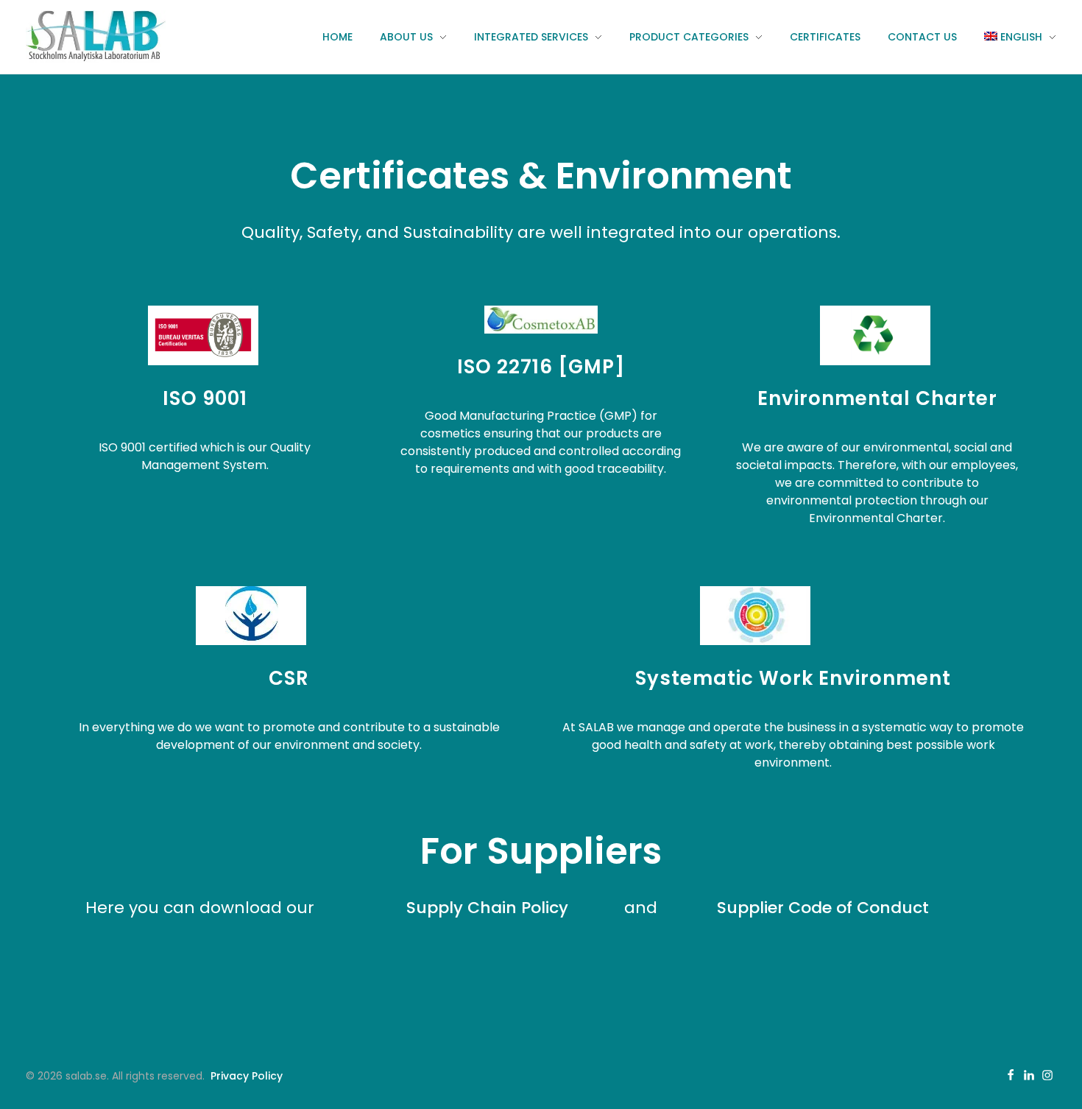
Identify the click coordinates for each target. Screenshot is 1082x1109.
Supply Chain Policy (487, 907)
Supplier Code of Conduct (823, 907)
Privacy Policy (247, 1075)
